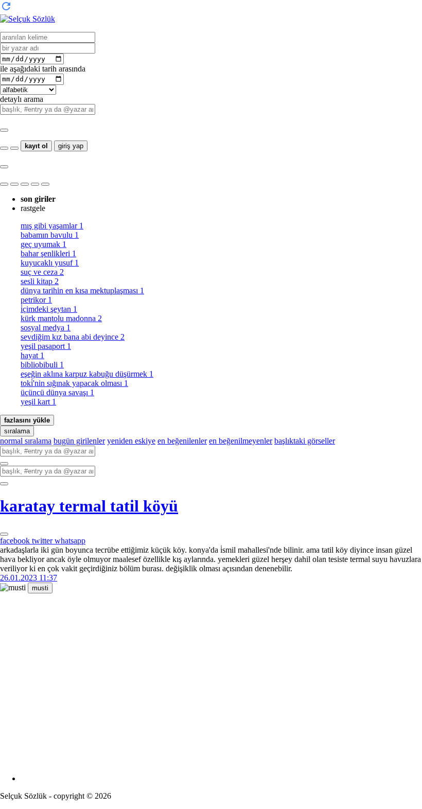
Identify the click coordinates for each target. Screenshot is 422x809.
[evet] (4, 463)
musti (40, 588)
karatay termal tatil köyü (89, 506)
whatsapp (70, 540)
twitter (43, 540)
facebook (16, 540)
